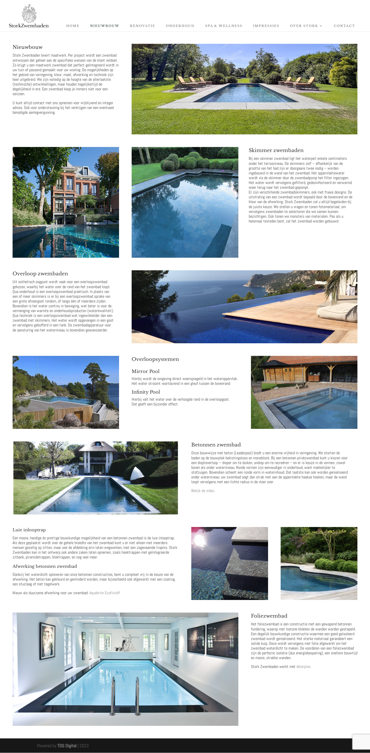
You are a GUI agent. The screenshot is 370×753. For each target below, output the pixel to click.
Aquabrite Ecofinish (104, 592)
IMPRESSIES (266, 26)
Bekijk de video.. (203, 490)
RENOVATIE (142, 26)
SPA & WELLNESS (223, 26)
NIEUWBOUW (104, 26)
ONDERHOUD (180, 26)
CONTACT (344, 26)
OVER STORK (304, 26)
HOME (73, 26)
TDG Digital (67, 745)
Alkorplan (303, 666)
